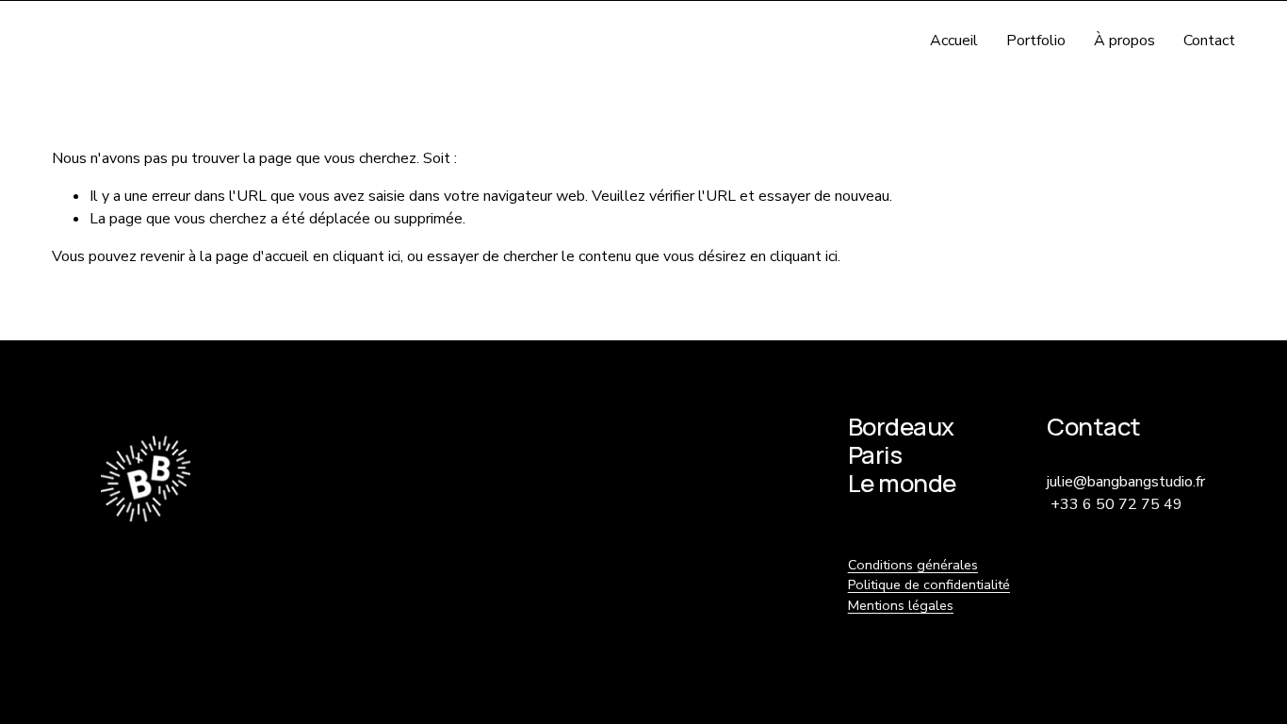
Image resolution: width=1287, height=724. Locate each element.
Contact (1209, 40)
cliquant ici (366, 256)
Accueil (954, 40)
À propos (1124, 40)
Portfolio (1036, 40)
